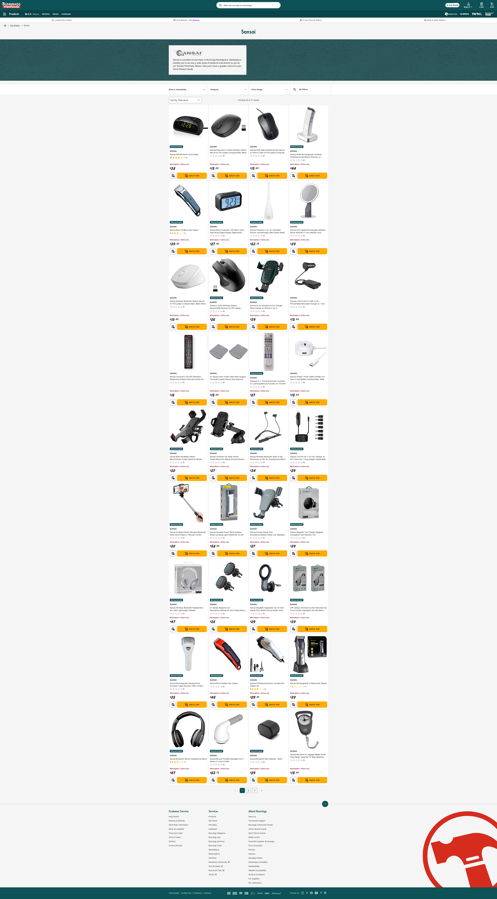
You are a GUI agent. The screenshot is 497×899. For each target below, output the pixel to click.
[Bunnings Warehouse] (11, 7)
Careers (207, 893)
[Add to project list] (173, 176)
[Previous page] (235, 790)
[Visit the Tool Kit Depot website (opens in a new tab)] (477, 14)
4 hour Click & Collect (312, 20)
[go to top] (325, 804)
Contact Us (186, 893)
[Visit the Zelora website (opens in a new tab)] (464, 14)
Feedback (197, 893)
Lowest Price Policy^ (64, 20)
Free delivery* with (184, 20)
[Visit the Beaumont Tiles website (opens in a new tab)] (451, 14)
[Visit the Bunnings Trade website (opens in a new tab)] (489, 14)
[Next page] (261, 790)
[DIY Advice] (32, 14)
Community (174, 893)
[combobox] (248, 5)
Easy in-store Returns (436, 20)
